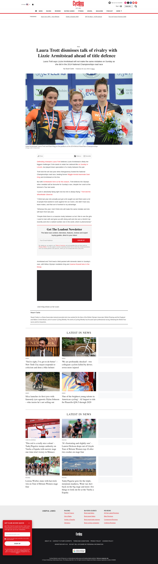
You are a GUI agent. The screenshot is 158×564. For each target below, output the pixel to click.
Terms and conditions (81, 541)
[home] (36, 11)
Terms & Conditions (15, 551)
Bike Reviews (108, 516)
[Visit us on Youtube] (133, 3)
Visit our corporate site (102, 558)
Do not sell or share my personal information (86, 544)
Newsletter (88, 156)
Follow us (78, 156)
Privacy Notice (43, 247)
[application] (64, 285)
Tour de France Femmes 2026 (117, 16)
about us (48, 541)
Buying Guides (69, 11)
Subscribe (128, 6)
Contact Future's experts (62, 541)
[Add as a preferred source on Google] (79, 551)
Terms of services (61, 245)
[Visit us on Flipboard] (136, 3)
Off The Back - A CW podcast (93, 16)
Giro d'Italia (68, 516)
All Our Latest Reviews (111, 513)
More (118, 11)
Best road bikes (89, 513)
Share (41, 156)
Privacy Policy (23, 550)
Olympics (67, 523)
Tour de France (69, 513)
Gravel (89, 11)
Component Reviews (111, 519)
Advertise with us (61, 544)
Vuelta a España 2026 (72, 16)
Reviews (58, 11)
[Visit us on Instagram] (125, 3)
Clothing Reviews (110, 523)
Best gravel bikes (89, 516)
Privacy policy (96, 541)
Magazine (99, 11)
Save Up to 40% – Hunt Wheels (50, 16)
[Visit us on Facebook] (131, 3)
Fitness (80, 11)
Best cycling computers (91, 523)
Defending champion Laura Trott (48, 162)
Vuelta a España (69, 519)
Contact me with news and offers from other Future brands (17, 539)
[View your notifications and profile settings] (33, 4)
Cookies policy (107, 541)
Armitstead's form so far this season (56, 182)
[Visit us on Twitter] (128, 3)
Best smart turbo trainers (92, 519)
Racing (48, 11)
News (41, 11)
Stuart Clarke (70, 69)
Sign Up (17, 544)
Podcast (110, 11)
